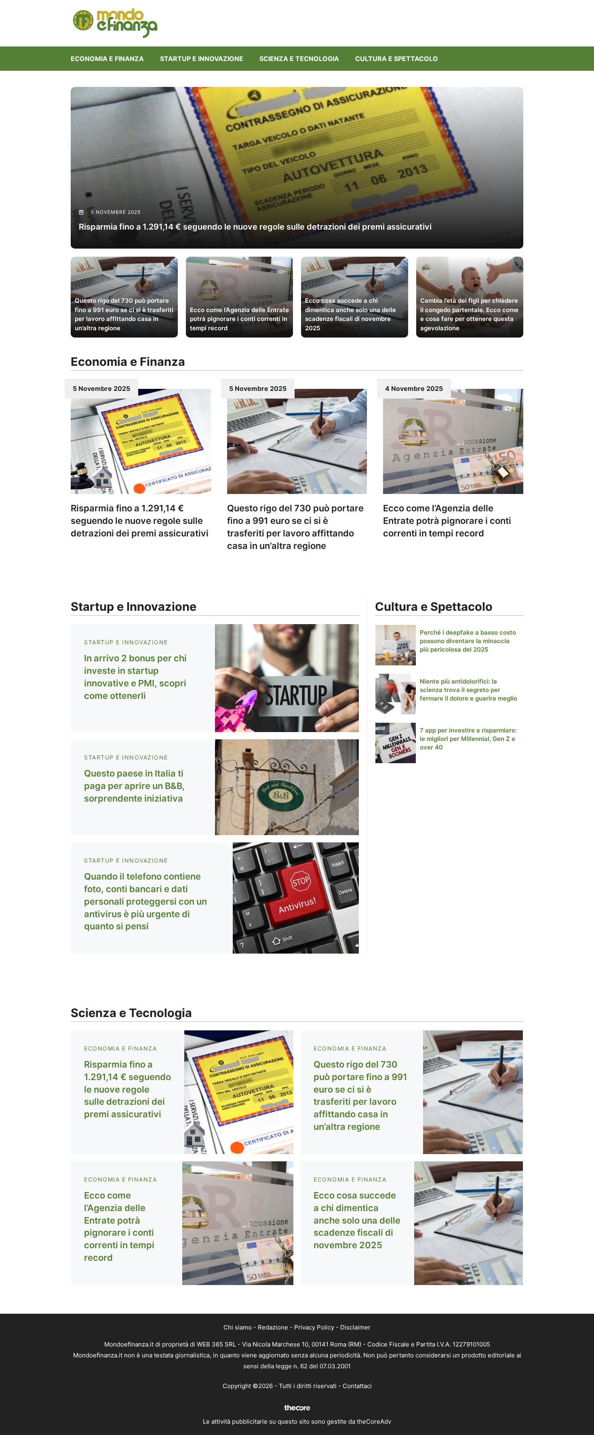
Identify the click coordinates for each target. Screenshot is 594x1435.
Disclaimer (355, 1327)
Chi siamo (237, 1327)
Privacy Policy (314, 1327)
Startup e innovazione (201, 59)
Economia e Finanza (107, 59)
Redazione (273, 1327)
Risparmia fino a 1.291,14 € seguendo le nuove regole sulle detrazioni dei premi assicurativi (140, 520)
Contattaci (357, 1386)
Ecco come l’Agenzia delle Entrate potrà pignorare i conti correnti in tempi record (447, 520)
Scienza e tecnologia (299, 59)
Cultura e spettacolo (396, 59)
